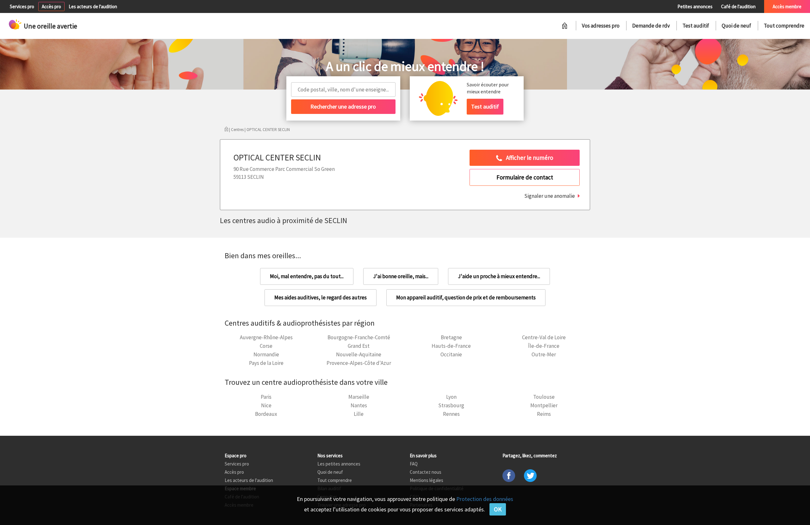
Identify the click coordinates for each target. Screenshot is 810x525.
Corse (266, 345)
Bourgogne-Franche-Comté (358, 337)
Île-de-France (543, 345)
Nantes (359, 405)
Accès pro (51, 6)
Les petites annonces (338, 464)
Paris (266, 396)
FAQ (414, 464)
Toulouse (544, 396)
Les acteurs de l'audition (93, 6)
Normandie (266, 354)
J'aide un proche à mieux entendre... (499, 276)
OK (498, 509)
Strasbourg (451, 405)
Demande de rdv (651, 25)
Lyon (451, 396)
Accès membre (787, 6)
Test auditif (695, 25)
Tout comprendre (784, 25)
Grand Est (359, 345)
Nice (266, 405)
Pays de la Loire (266, 362)
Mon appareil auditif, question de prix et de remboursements (466, 297)
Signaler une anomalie (549, 195)
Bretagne (451, 337)
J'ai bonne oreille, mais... (400, 276)
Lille (359, 413)
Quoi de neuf (736, 25)
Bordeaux (266, 413)
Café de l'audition (738, 6)
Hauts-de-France (451, 345)
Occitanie (451, 354)
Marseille (358, 396)
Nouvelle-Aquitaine (358, 354)
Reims (544, 413)
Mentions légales (426, 480)
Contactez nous (425, 472)
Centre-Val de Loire (544, 337)
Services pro (22, 6)
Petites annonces (695, 6)
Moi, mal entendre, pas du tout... (307, 276)
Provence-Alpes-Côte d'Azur (359, 362)
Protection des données (484, 499)
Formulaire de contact (524, 177)
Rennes (451, 413)
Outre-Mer (544, 354)
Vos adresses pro (601, 25)
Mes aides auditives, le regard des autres (320, 297)
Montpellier (544, 405)
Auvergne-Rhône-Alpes (266, 337)
